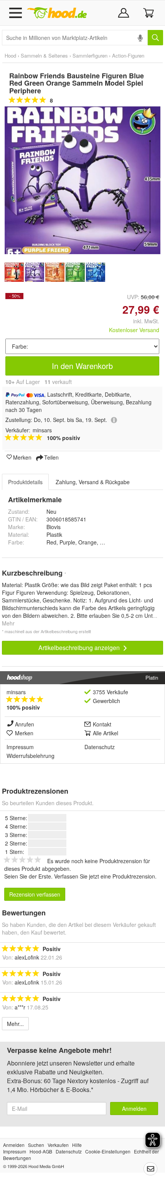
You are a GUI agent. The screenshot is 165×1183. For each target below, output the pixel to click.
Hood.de (56, 13)
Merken (22, 456)
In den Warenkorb (82, 365)
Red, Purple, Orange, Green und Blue (92, 542)
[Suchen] (155, 37)
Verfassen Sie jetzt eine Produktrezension (104, 876)
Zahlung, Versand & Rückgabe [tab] (93, 482)
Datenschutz (99, 747)
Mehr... (15, 1023)
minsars (16, 692)
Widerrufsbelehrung (30, 755)
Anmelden (134, 1108)
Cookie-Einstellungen (107, 1151)
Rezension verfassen (34, 894)
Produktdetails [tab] (25, 482)
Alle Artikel (105, 733)
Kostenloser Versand (134, 330)
